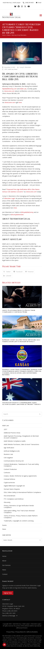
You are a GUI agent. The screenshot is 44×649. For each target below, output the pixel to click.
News (15, 69)
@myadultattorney (27, 212)
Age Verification (9, 448)
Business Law (8, 454)
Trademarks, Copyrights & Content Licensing (18, 521)
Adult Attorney (7, 2)
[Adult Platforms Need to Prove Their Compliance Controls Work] (22, 297)
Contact (4, 574)
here (20, 102)
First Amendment (9, 496)
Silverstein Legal (9, 198)
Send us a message (9, 616)
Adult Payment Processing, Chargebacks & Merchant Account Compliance (21, 437)
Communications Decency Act (14, 461)
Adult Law (11, 69)
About (4, 561)
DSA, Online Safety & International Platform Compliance (22, 492)
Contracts (7, 472)
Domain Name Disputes (12, 489)
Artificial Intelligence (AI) (12, 451)
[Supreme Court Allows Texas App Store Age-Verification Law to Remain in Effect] (22, 326)
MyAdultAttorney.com (9, 89)
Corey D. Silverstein (25, 67)
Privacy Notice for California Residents (27, 632)
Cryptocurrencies (9, 482)
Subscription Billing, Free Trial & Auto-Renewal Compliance (19, 511)
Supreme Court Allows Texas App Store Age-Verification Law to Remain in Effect (21, 341)
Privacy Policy (10, 632)
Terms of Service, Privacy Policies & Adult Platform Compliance (21, 516)
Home (4, 556)
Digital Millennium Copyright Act (14, 486)
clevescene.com (9, 91)
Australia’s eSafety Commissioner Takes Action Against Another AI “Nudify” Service (21, 403)
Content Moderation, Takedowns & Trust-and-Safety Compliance (21, 465)
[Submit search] (39, 414)
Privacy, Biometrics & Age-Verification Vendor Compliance (19, 506)
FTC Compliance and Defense (14, 499)
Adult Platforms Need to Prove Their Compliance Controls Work (18, 311)
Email (39, 2)
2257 (5, 69)
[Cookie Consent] (4, 644)
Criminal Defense (9, 479)
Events (4, 525)
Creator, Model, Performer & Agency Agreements (20, 476)
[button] (41, 15)
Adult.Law (23, 89)
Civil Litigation (8, 458)
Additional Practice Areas (12, 433)
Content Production (10, 469)
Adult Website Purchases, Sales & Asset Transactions (21, 444)
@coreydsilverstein (17, 215)
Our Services (6, 565)
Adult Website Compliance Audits (15, 441)
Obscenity (7, 502)
